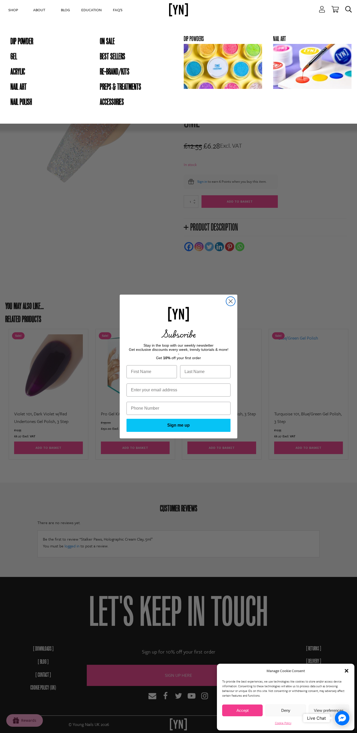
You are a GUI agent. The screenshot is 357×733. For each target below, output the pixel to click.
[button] (346, 670)
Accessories (112, 102)
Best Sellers (112, 56)
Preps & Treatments (120, 86)
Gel (13, 56)
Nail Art (18, 86)
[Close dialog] (230, 301)
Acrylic (17, 71)
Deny (285, 710)
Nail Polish (21, 102)
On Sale (107, 41)
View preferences (329, 710)
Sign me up (178, 425)
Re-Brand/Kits (114, 71)
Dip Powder (21, 41)
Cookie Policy (283, 723)
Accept (243, 710)
